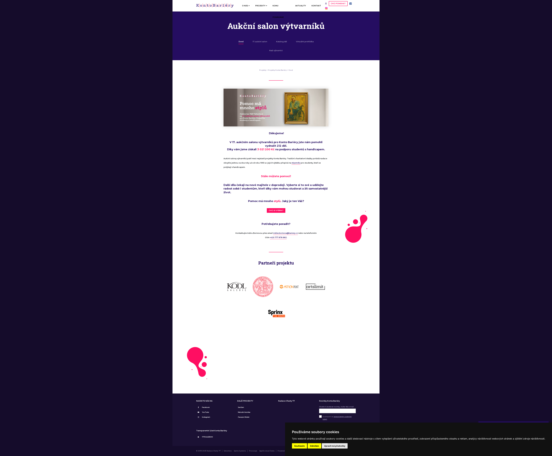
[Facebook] (350, 3)
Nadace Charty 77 (286, 401)
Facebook (206, 407)
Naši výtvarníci (276, 50)
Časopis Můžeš (243, 417)
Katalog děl (281, 42)
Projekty (262, 70)
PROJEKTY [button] (260, 6)
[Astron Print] (289, 286)
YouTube (205, 412)
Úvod (241, 42)
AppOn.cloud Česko (267, 451)
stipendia (296, 163)
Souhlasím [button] (299, 446)
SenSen (241, 407)
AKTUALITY (300, 6)
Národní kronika (244, 412)
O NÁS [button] (245, 6)
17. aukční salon (260, 42)
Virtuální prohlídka (305, 42)
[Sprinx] (276, 313)
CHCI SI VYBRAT (276, 210)
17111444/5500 (207, 437)
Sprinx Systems (240, 451)
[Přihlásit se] (326, 3)
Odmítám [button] (314, 446)
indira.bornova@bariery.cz (285, 233)
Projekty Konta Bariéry (277, 70)
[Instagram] (325, 8)
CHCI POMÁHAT (338, 3)
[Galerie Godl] (237, 287)
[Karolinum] (263, 287)
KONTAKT (316, 6)
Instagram (206, 417)
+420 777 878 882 (278, 237)
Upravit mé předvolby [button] (334, 446)
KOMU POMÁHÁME (278, 8)
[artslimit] (315, 287)
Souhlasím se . (337, 418)
